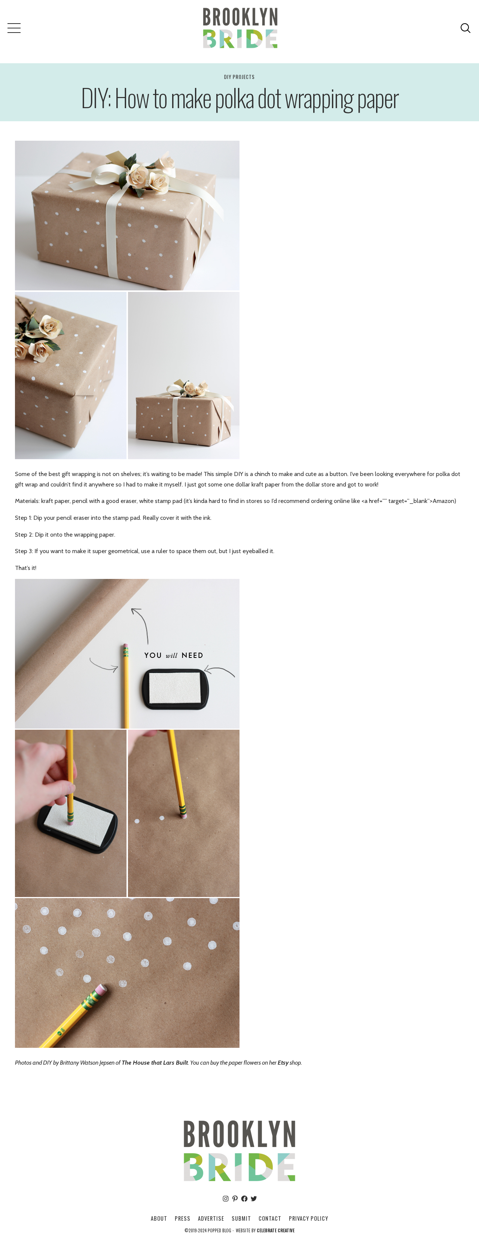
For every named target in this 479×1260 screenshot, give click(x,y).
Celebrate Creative (276, 1230)
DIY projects (239, 76)
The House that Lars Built (155, 1062)
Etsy (283, 1062)
